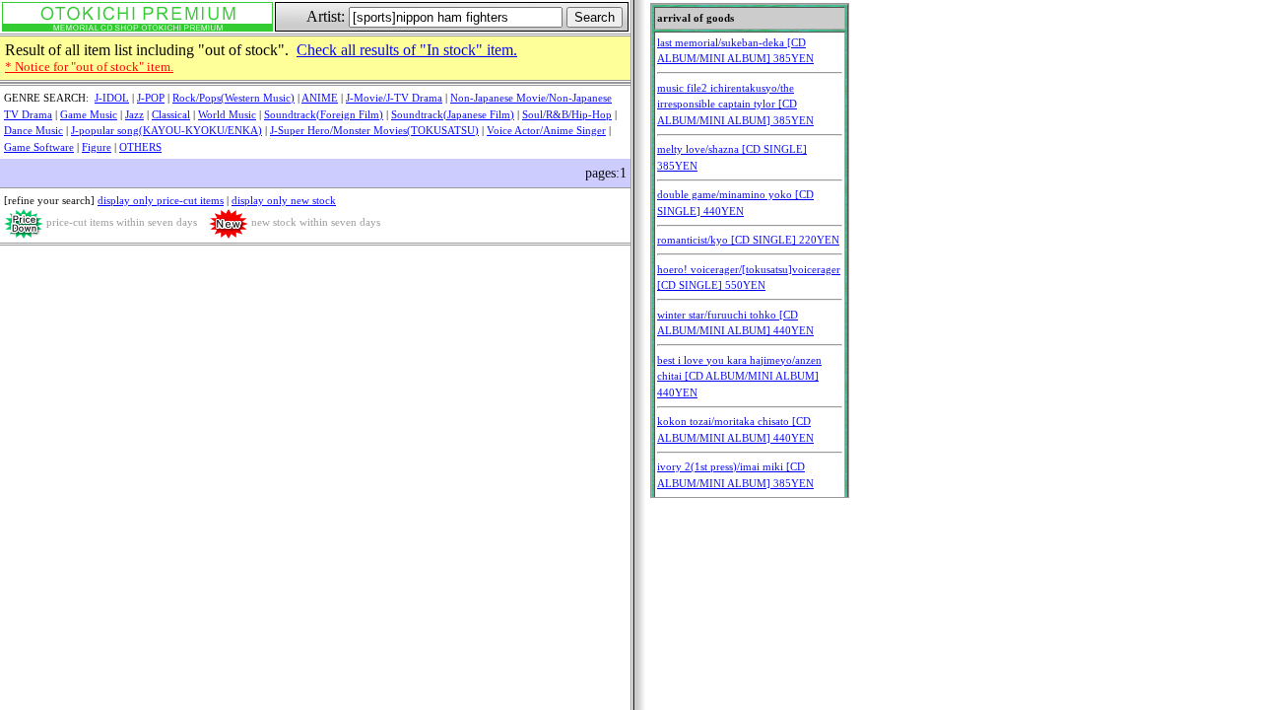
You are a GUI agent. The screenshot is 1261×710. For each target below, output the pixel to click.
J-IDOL (112, 98)
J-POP (151, 98)
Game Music (88, 114)
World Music (227, 114)
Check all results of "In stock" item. (407, 49)
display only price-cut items (161, 200)
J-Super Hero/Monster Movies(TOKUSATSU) (374, 130)
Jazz (134, 114)
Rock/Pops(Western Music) (233, 98)
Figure (96, 147)
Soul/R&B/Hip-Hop (567, 114)
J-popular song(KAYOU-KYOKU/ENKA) (166, 130)
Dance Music (33, 130)
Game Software (39, 147)
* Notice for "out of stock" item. (89, 66)
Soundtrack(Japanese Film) (452, 114)
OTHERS (140, 147)
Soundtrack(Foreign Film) (323, 114)
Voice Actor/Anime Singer (546, 130)
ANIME (319, 98)
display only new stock (284, 200)
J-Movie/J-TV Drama (394, 98)
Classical (171, 114)
